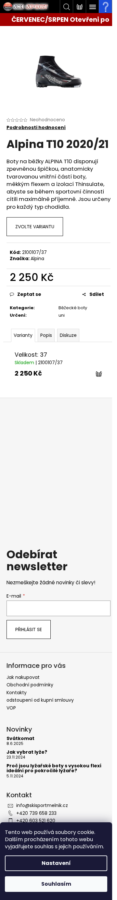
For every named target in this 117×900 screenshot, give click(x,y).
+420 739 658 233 (36, 813)
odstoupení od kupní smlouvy (40, 700)
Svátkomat (20, 738)
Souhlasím (56, 884)
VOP (11, 708)
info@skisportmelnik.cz (42, 805)
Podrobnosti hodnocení (36, 128)
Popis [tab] (46, 335)
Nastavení (56, 863)
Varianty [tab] (23, 335)
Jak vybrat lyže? (26, 752)
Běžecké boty (72, 308)
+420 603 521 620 (35, 820)
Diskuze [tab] (68, 335)
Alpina (37, 258)
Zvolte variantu (34, 226)
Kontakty (16, 692)
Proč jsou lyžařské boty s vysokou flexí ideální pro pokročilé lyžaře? (53, 768)
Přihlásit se (28, 629)
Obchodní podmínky (29, 685)
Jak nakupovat (23, 677)
